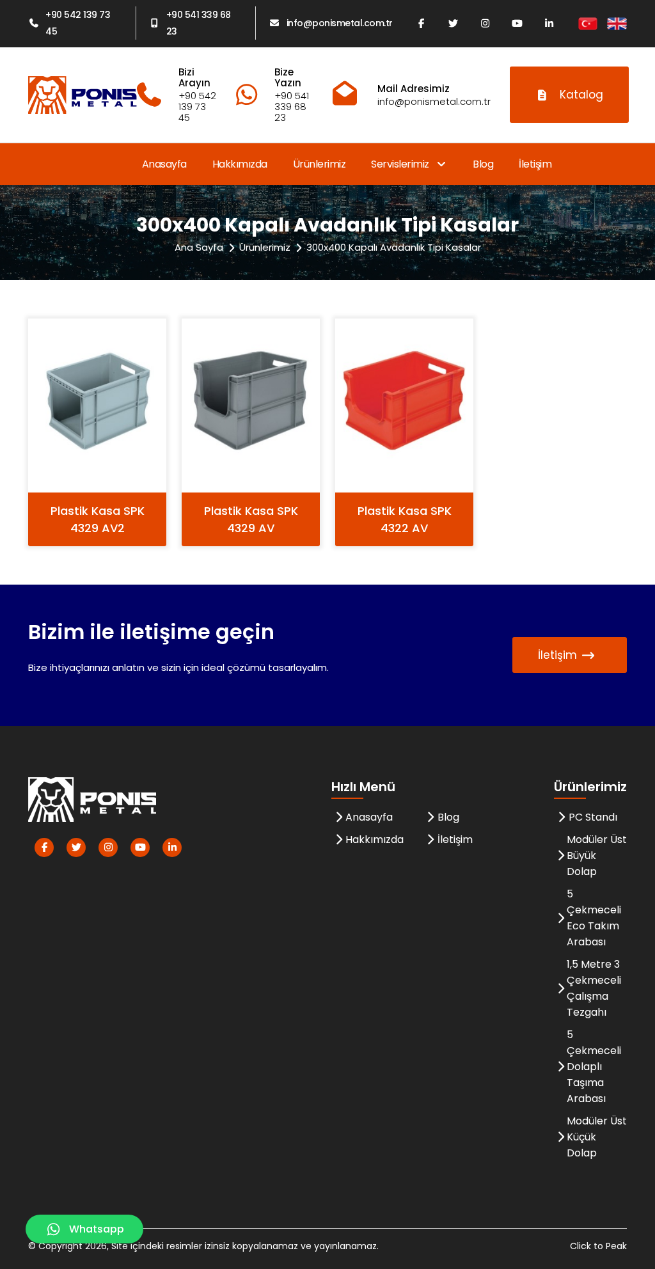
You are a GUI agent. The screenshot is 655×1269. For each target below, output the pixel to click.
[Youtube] (517, 23)
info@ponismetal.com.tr (340, 23)
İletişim (535, 164)
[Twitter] (453, 23)
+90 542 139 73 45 (77, 23)
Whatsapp (96, 1229)
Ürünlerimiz (319, 164)
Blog (483, 164)
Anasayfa (164, 164)
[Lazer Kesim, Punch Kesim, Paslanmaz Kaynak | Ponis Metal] (82, 95)
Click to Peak (598, 1246)
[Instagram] (485, 23)
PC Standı (593, 817)
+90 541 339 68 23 (198, 23)
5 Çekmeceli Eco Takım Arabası (594, 918)
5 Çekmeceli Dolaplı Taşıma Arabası (594, 1066)
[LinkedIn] (549, 23)
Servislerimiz (401, 164)
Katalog (581, 94)
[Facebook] (421, 23)
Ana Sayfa (199, 247)
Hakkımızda (239, 164)
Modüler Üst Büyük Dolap (597, 855)
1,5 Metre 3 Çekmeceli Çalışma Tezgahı (594, 988)
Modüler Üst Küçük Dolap (597, 1137)
